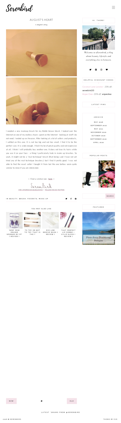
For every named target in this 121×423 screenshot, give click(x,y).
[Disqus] (41, 280)
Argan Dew (87, 94)
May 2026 (98, 122)
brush (22, 199)
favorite (32, 199)
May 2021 (98, 129)
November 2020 (99, 132)
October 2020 (99, 135)
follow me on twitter (54, 190)
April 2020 (98, 142)
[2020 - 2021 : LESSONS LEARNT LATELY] (107, 187)
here (50, 179)
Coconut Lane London (92, 87)
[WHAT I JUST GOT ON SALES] (90, 187)
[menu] (113, 7)
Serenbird (15, 419)
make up (43, 199)
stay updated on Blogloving (30, 190)
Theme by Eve (110, 419)
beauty (13, 199)
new (11, 401)
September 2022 (98, 125)
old (72, 401)
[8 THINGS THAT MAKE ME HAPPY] (107, 170)
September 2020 (98, 139)
